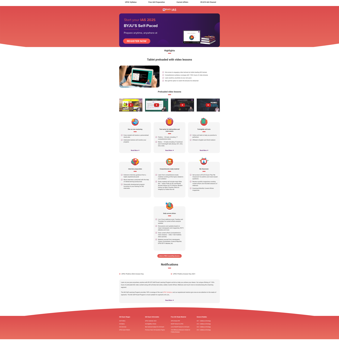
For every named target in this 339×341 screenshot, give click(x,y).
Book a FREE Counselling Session (169, 256)
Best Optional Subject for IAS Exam (154, 327)
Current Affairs (182, 2)
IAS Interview (122, 327)
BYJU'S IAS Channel (208, 2)
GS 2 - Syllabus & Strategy (204, 324)
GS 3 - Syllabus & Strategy (204, 327)
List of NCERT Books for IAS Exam (180, 327)
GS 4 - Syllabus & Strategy (204, 330)
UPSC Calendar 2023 (150, 321)
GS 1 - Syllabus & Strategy (204, 321)
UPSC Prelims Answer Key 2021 (184, 274)
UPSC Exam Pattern (124, 330)
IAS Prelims (122, 321)
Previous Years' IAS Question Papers (155, 330)
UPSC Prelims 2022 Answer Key (132, 274)
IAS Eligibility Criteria (150, 324)
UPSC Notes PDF (175, 321)
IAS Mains (122, 324)
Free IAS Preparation (156, 2)
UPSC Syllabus (131, 2)
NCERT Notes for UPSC (177, 324)
